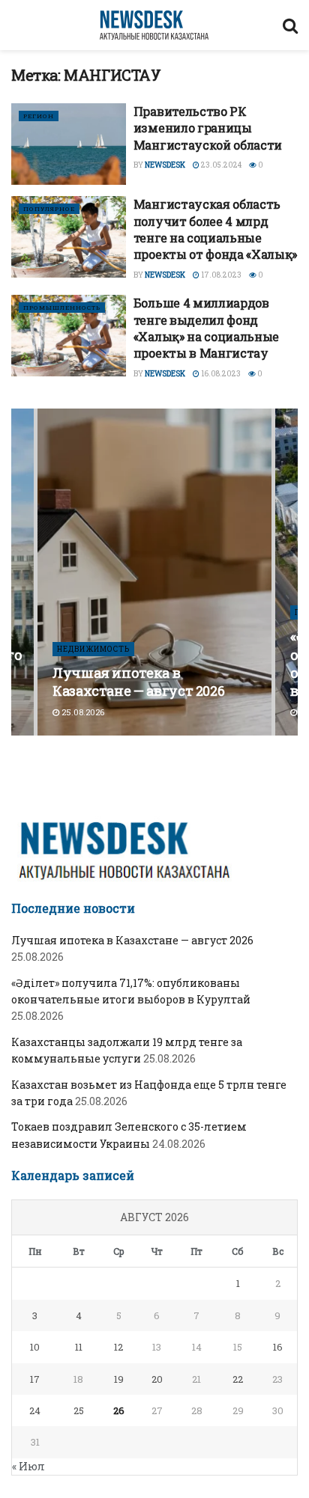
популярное (49, 209)
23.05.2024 (221, 165)
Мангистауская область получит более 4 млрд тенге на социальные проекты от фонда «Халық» (215, 229)
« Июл (28, 1466)
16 (278, 1347)
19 (119, 1379)
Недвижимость (93, 649)
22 (237, 1379)
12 (118, 1347)
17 (35, 1379)
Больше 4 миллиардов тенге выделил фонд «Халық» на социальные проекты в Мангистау (206, 328)
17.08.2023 (221, 275)
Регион (38, 116)
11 (78, 1347)
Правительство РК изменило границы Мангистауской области (208, 128)
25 (79, 1410)
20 (157, 1379)
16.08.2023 (220, 374)
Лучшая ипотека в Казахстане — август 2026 (138, 682)
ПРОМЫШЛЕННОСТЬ (61, 307)
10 (35, 1347)
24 (34, 1410)
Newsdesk (165, 165)
